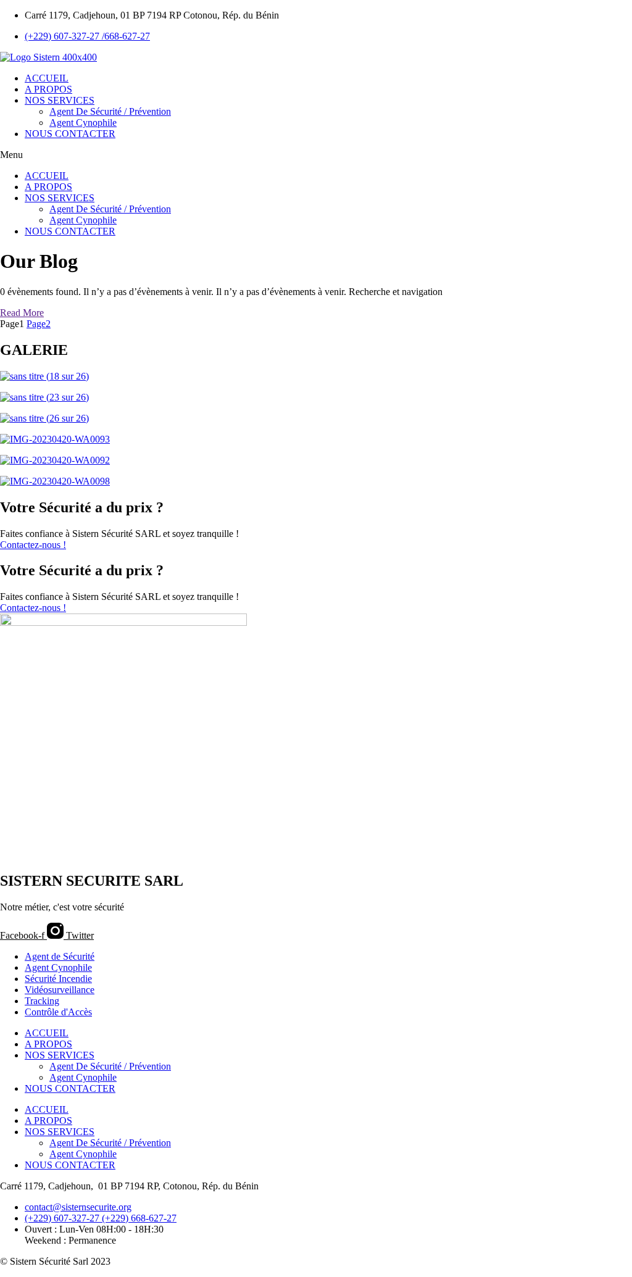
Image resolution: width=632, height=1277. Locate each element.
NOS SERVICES (59, 100)
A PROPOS (48, 89)
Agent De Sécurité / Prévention (110, 111)
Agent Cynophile (83, 122)
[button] (316, 154)
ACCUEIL (47, 78)
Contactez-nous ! (33, 544)
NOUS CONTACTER (70, 133)
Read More (22, 312)
